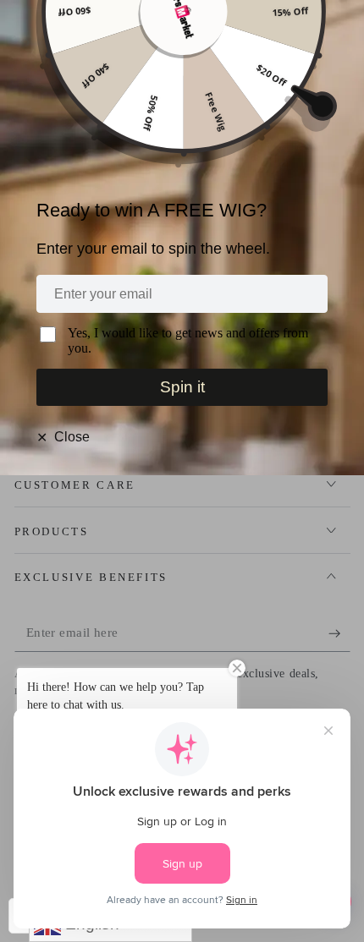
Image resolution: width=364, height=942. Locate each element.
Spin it (182, 387)
